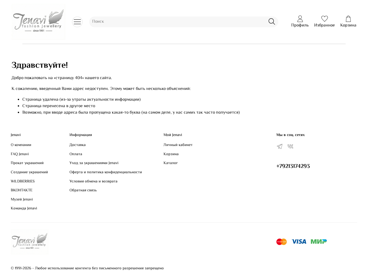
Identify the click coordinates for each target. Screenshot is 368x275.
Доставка (78, 145)
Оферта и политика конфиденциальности (106, 172)
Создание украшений (29, 172)
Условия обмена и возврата (93, 182)
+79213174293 (293, 166)
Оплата (76, 154)
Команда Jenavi (24, 209)
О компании (21, 145)
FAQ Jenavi (20, 154)
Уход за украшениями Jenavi (94, 163)
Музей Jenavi (22, 200)
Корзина (171, 154)
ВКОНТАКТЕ (21, 190)
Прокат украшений (27, 163)
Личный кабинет (178, 145)
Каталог (171, 163)
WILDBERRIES (23, 182)
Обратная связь (83, 190)
